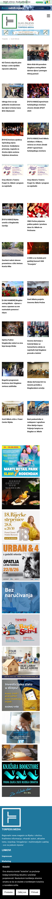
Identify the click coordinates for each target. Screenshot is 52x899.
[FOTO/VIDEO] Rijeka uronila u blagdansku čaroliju (10, 223)
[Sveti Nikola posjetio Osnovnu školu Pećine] (38, 288)
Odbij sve (22, 892)
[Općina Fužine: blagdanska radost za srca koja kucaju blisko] (12, 328)
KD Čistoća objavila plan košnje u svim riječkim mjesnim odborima (11, 66)
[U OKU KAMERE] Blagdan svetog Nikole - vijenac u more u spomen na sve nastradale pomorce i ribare (12, 306)
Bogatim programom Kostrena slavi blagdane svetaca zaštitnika (11, 383)
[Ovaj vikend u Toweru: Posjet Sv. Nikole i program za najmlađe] (12, 170)
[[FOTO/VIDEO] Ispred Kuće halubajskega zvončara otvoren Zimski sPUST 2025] (38, 91)
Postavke (8, 892)
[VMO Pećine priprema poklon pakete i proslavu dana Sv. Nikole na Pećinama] (38, 210)
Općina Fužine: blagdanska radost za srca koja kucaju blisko (12, 343)
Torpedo (5, 39)
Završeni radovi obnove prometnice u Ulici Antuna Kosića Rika (12, 263)
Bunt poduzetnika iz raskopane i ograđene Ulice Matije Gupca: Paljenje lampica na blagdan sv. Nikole (36, 425)
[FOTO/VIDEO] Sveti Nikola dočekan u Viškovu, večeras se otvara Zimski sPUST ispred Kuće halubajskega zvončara (38, 145)
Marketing (6, 861)
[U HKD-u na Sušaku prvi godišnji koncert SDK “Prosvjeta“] (38, 248)
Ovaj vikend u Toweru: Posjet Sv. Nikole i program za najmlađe (12, 183)
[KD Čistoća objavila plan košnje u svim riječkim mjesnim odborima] (12, 51)
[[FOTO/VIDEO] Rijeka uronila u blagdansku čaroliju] (12, 209)
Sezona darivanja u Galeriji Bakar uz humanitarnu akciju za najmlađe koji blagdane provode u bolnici (36, 347)
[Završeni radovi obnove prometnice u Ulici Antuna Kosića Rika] (12, 249)
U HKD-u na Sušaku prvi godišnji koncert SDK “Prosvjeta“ (36, 261)
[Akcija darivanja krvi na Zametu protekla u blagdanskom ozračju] (38, 370)
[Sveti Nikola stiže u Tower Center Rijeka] (12, 408)
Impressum (7, 856)
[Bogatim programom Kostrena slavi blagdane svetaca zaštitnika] (12, 369)
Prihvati (34, 892)
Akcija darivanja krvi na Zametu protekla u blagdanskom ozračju (36, 385)
